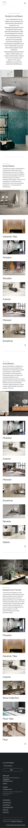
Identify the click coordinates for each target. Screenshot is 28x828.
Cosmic (7, 299)
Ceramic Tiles (10, 236)
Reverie (7, 521)
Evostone (8, 341)
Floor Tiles (8, 719)
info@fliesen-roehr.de (7, 789)
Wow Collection (11, 698)
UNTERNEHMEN (8, 807)
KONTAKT (6, 812)
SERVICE (5, 809)
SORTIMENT (6, 805)
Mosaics (7, 257)
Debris (6, 542)
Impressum (13, 821)
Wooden (7, 278)
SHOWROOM (7, 802)
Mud (5, 739)
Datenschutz (19, 821)
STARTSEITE (6, 800)
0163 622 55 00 (6, 779)
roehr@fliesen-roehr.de (8, 781)
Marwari (7, 320)
